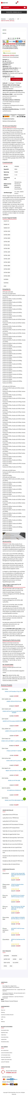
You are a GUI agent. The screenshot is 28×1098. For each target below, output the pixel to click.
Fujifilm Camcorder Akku (6, 1059)
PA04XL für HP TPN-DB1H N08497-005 (14, 800)
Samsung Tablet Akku (6, 1057)
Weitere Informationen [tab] (9, 121)
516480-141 (6, 224)
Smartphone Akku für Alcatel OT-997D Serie (12, 861)
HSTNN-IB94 (7, 245)
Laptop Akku (11, 19)
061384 (14, 959)
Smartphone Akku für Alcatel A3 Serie (11, 864)
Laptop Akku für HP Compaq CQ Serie (11, 827)
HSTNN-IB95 (7, 248)
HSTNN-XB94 (7, 272)
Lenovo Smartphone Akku (6, 1052)
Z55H (11, 966)
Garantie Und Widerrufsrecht (7, 1014)
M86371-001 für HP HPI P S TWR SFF (14, 770)
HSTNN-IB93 (7, 241)
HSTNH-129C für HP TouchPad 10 (14, 760)
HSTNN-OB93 (7, 262)
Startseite (3, 19)
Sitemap (3, 1021)
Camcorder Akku (4, 1037)
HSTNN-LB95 (7, 258)
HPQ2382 (9, 61)
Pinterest (16, 1001)
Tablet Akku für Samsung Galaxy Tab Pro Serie (13, 837)
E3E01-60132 (7, 962)
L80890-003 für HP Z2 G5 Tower (14, 701)
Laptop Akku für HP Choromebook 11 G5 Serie (13, 824)
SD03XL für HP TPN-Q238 (14, 780)
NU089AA (6, 279)
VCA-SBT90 (15, 962)
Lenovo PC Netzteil (5, 1061)
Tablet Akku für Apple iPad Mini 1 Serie (11, 834)
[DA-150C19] (6, 896)
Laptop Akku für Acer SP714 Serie (10, 814)
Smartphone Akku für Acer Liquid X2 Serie (12, 847)
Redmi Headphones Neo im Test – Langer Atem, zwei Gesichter (14, 990)
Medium (7, 1001)
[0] (16, 3)
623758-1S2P (7, 959)
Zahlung (3, 1012)
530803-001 (7, 228)
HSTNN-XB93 (7, 269)
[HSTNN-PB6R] (6, 918)
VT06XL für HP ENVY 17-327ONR (14, 750)
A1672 (20, 959)
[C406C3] (6, 886)
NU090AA (6, 282)
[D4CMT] (6, 873)
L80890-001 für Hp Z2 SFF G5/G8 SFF (14, 731)
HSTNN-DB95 (7, 238)
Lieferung (3, 1017)
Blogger (3, 1001)
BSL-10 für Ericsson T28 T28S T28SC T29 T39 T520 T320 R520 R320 (18, 908)
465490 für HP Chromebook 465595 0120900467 (14, 721)
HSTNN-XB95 (7, 276)
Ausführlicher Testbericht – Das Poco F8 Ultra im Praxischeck (13, 997)
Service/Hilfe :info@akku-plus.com (14, 12)
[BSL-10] (6, 907)
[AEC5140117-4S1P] (6, 930)
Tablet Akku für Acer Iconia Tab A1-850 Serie (13, 844)
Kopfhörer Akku (4, 1032)
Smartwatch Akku (5, 1030)
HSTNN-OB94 (7, 265)
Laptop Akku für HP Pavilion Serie (10, 821)
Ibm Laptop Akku (4, 1050)
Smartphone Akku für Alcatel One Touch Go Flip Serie (13, 851)
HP (18, 19)
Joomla (11, 1001)
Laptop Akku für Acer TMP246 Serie (11, 818)
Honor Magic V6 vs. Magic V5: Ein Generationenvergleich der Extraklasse (11, 986)
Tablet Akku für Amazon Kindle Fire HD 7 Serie (13, 831)
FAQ (2, 1019)
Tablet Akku (3, 1034)
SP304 (5, 966)
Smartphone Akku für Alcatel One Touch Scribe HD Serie (13, 856)
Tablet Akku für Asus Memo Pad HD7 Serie (12, 841)
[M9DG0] (6, 939)
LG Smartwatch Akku (5, 1055)
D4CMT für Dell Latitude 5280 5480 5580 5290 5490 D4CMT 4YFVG (18, 875)
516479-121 (6, 221)
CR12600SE (14, 955)
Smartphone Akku (5, 1041)
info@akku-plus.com (11, 1072)
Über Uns (3, 1010)
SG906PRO (6, 955)
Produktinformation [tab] (8, 119)
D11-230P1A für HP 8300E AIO (14, 790)
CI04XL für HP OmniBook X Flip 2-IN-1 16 (14, 691)
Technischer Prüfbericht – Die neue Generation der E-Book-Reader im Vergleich (14, 994)
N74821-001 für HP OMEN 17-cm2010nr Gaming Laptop (14, 741)
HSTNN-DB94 (7, 234)
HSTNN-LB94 (7, 255)
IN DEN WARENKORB (16, 79)
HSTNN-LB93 (7, 252)
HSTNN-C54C (7, 231)
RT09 (5, 286)
